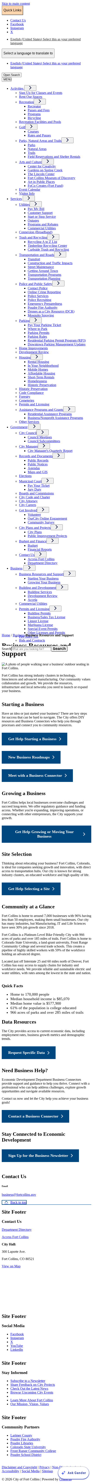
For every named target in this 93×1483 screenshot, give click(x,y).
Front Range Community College (33, 1451)
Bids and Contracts (32, 640)
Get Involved (28, 510)
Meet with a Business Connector (35, 775)
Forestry (24, 396)
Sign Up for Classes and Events (40, 93)
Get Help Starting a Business (32, 739)
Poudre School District (25, 1455)
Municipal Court (30, 481)
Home (6, 635)
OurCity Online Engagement (47, 518)
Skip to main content (16, 3)
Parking (24, 320)
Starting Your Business (43, 578)
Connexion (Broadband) (35, 232)
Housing (25, 357)
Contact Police (38, 288)
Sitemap (47, 1471)
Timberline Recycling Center (47, 245)
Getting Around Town (43, 271)
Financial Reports (40, 549)
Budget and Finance (32, 541)
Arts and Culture (30, 162)
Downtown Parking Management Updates (56, 344)
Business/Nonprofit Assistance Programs (55, 418)
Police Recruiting (39, 300)
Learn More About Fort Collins (31, 1400)
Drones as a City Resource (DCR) (51, 311)
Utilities (24, 204)
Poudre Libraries (21, 1443)
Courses (33, 131)
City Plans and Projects (35, 528)
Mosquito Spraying (41, 315)
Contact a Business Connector (33, 1116)
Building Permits (39, 613)
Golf (22, 127)
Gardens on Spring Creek (45, 170)
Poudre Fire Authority (43, 307)
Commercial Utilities (42, 228)
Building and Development (37, 588)
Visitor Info (27, 193)
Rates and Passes (39, 135)
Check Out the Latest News (29, 1388)
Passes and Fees (39, 110)
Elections (25, 476)
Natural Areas (37, 149)
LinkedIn (21, 1349)
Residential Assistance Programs (50, 414)
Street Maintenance (41, 267)
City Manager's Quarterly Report (50, 451)
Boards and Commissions (36, 493)
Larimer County (21, 1435)
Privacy (44, 1467)
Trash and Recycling (33, 237)
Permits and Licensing (34, 404)
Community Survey (41, 522)
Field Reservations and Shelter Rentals (54, 156)
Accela (32, 600)
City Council (28, 433)
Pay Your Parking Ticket (44, 325)
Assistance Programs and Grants (41, 409)
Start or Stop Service (42, 216)
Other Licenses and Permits (46, 632)
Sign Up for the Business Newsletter (38, 1155)
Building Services (40, 592)
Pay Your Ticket (39, 485)
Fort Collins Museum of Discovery (51, 178)
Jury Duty (34, 489)
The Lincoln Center (41, 174)
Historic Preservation (42, 385)
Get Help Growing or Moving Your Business (44, 834)
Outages (33, 220)
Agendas (34, 468)
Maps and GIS (38, 472)
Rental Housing (38, 362)
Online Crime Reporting (44, 292)
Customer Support (40, 213)
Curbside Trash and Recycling (48, 249)
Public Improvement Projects (47, 536)
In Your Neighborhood (43, 365)
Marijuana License (40, 625)
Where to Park (37, 329)
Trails (31, 153)
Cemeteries (26, 400)
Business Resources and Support (41, 574)
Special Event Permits (43, 629)
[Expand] (30, 88)
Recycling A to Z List (42, 242)
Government (18, 427)
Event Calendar (29, 189)
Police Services (38, 296)
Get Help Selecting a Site (29, 889)
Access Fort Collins (41, 559)
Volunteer (34, 514)
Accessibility (10, 1471)
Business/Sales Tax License (46, 617)
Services (16, 199)
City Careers (27, 505)
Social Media (31, 1471)
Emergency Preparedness (45, 304)
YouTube (21, 1346)
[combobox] (28, 53)
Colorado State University (28, 1447)
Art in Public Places (41, 182)
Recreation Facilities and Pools (40, 122)
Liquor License (38, 621)
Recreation (26, 102)
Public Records (38, 460)
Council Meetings (40, 437)
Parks (31, 145)
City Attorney (28, 501)
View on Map (11, 1266)
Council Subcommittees (44, 441)
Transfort (34, 259)
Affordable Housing (41, 373)
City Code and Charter (34, 497)
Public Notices (38, 464)
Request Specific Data (26, 1052)
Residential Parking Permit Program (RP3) (57, 340)
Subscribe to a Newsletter (27, 1381)
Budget (33, 545)
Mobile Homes (38, 369)
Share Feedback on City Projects (32, 1384)
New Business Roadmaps (29, 757)
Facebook (21, 1334)
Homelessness (37, 381)
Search (6, 649)
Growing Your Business (44, 582)
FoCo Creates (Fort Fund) (45, 185)
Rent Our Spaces (30, 96)
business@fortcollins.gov (19, 1194)
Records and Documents (36, 456)
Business (16, 568)
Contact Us (26, 555)
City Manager (28, 446)
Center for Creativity (42, 166)
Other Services (29, 422)
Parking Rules (37, 336)
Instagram (21, 1338)
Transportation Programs (44, 274)
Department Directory (43, 563)
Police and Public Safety (35, 284)
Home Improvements (33, 348)
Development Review (34, 352)
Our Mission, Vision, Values (29, 1404)
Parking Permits (38, 333)
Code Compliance (31, 393)
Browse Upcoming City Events (31, 1392)
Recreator (34, 106)
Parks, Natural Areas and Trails (40, 141)
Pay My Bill (36, 209)
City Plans (35, 532)
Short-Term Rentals (41, 377)
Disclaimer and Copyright (19, 1467)
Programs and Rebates (43, 224)
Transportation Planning (44, 278)
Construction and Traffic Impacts (50, 263)
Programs (34, 114)
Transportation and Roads (36, 255)
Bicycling (34, 118)
